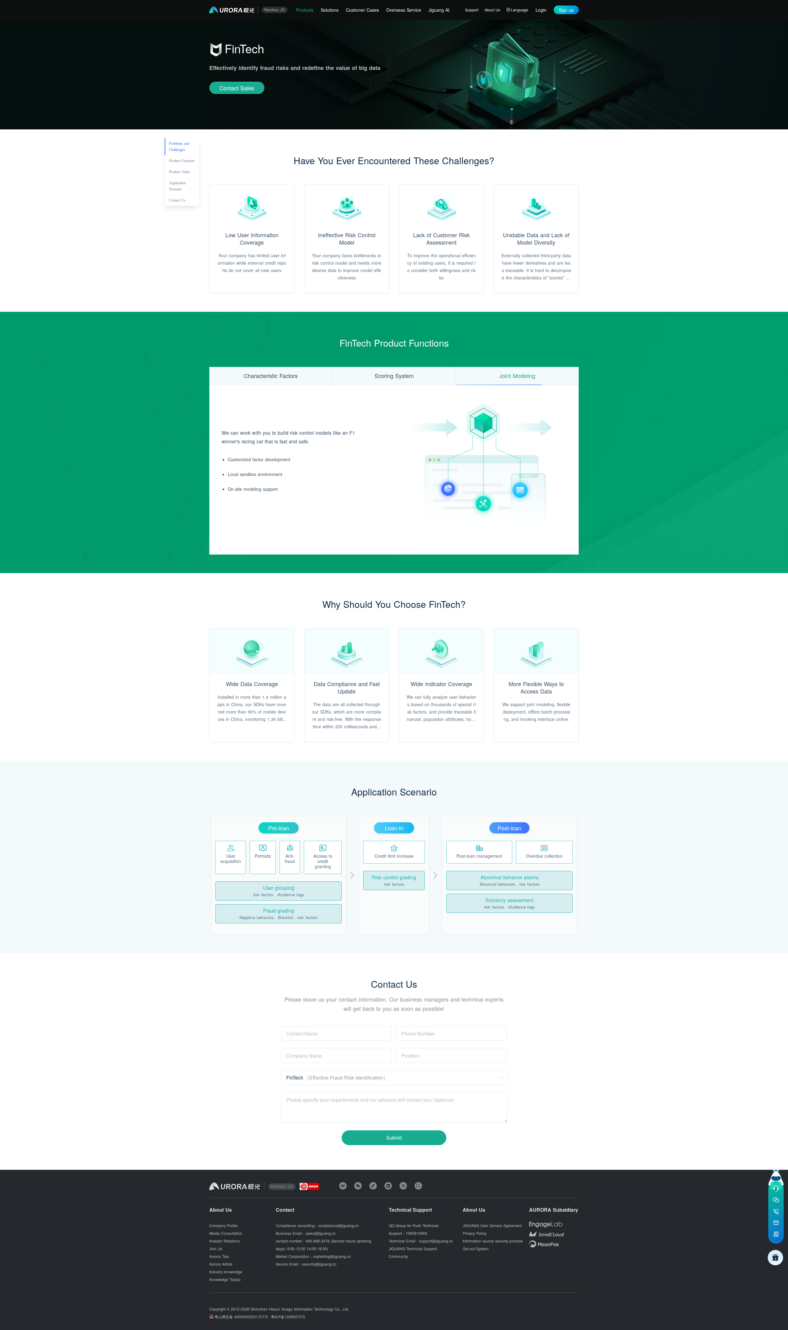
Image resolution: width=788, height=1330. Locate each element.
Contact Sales (236, 88)
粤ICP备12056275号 (288, 1316)
